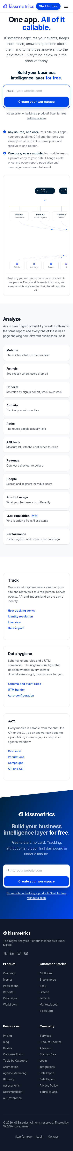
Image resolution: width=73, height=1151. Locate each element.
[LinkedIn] (12, 953)
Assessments (11, 1085)
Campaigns (15, 762)
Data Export (47, 1079)
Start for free (48, 6)
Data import (16, 628)
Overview (14, 751)
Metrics (7, 979)
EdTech (45, 998)
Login (43, 1060)
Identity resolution (20, 616)
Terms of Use (48, 1091)
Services (45, 1035)
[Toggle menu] (66, 6)
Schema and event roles (24, 683)
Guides (7, 1048)
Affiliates (45, 1048)
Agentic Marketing (14, 1073)
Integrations (47, 1066)
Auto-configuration (21, 695)
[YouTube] (26, 953)
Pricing (7, 1035)
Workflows (10, 1004)
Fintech (44, 992)
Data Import (47, 1073)
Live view (14, 622)
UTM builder (16, 689)
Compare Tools (13, 1054)
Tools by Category (15, 1060)
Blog (6, 1042)
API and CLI (15, 768)
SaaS (43, 985)
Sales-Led (46, 1010)
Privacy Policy (49, 1085)
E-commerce (48, 979)
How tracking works (21, 610)
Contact (53, 1136)
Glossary (8, 1079)
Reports (8, 992)
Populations (16, 757)
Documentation (12, 1091)
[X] (5, 953)
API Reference (12, 1098)
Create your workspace (36, 102)
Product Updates (51, 1042)
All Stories (46, 973)
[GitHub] (19, 953)
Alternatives (10, 1066)
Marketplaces (48, 1004)
